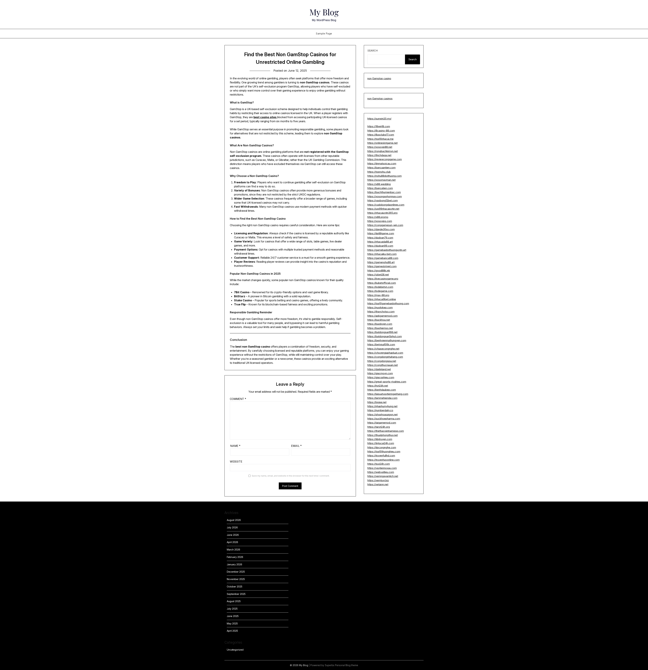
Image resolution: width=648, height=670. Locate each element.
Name (235, 446)
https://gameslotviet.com (382, 266)
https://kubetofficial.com (381, 282)
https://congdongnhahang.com (385, 356)
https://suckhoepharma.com (383, 418)
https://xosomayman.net (381, 179)
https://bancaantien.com (381, 167)
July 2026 (232, 527)
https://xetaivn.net (377, 484)
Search (372, 50)
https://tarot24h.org (378, 426)
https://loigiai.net (376, 402)
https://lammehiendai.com (382, 398)
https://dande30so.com (381, 229)
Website (236, 461)
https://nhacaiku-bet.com (382, 254)
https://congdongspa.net (381, 361)
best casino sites (265, 117)
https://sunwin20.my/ (379, 118)
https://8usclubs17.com (380, 134)
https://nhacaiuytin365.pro (382, 212)
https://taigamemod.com (381, 422)
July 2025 (232, 608)
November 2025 (236, 579)
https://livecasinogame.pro (382, 278)
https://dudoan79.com (380, 237)
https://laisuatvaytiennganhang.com (387, 394)
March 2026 (233, 549)
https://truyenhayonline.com (383, 459)
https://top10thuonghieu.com (383, 451)
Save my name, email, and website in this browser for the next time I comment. (291, 476)
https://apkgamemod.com (382, 315)
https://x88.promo (377, 217)
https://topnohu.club (379, 171)
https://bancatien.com (380, 188)
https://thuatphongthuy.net (382, 435)
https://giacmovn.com (380, 373)
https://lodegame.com (380, 291)
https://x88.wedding (379, 184)
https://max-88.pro (378, 295)
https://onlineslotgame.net (382, 142)
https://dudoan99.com (380, 245)
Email (296, 446)
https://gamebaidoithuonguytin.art (386, 250)
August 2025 (234, 601)
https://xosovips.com (379, 221)
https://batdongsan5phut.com (384, 336)
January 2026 (234, 564)
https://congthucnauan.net (382, 365)
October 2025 (234, 586)
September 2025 (236, 594)
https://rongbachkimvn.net (382, 151)
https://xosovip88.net (379, 147)
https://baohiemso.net (380, 328)
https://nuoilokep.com (380, 307)
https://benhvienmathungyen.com (386, 340)
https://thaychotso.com (381, 311)
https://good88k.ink (378, 270)
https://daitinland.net (379, 369)
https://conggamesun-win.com (385, 225)
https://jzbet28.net (378, 274)
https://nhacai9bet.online (381, 299)
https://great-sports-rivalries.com (386, 381)
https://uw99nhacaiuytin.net (383, 208)
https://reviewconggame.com (384, 159)
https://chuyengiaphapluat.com (385, 352)
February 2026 (235, 557)
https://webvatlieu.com (380, 472)
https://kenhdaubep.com (381, 389)
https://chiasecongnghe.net (383, 348)
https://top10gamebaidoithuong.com (388, 303)
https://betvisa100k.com (381, 344)
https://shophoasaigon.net (382, 414)
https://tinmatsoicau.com (381, 163)
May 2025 (232, 623)
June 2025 (233, 616)
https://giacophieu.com (380, 377)
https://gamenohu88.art (381, 262)
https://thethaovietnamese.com (385, 430)
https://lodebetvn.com (380, 286)
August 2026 (234, 520)
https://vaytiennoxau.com (382, 468)
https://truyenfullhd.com (381, 455)
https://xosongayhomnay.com (384, 196)
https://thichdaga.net (379, 155)
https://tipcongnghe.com (381, 447)
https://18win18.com (378, 126)
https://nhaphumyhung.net (382, 406)
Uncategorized (235, 649)
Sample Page (324, 33)
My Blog (324, 12)
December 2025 (236, 571)
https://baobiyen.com (379, 323)
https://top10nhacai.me (380, 138)
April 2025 (232, 630)
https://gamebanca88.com (382, 258)
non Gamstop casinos (380, 98)
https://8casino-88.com (381, 130)
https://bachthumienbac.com (384, 192)
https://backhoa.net (378, 319)
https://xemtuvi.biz (378, 480)
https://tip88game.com (380, 233)
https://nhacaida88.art (380, 241)
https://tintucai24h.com (380, 443)
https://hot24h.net (377, 385)
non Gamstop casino (379, 78)
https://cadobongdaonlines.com (385, 204)
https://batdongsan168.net (382, 332)
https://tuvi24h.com (378, 463)
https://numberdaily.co (380, 410)
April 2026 (232, 542)
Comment (238, 399)
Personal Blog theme (346, 665)
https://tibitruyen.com (379, 439)
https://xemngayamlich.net (382, 476)
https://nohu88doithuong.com (384, 175)
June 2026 (233, 534)
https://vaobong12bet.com (382, 200)
